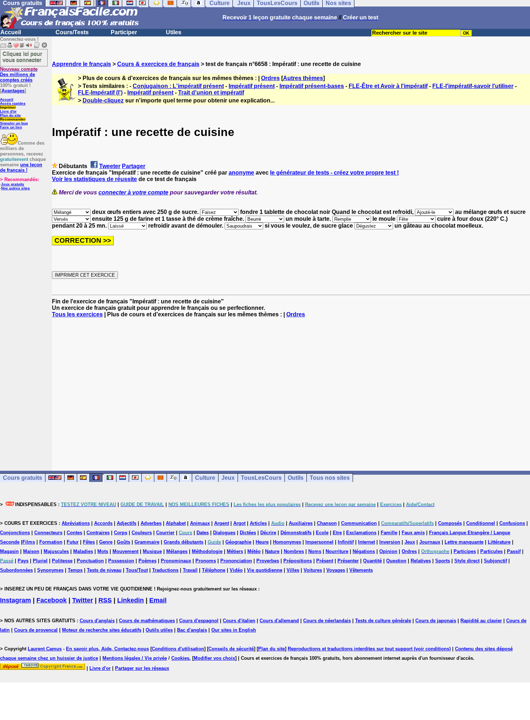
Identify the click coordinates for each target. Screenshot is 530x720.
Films (28, 542)
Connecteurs (48, 532)
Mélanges (176, 551)
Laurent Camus (45, 648)
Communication (359, 523)
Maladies (83, 551)
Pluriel (40, 560)
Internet (366, 542)
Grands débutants (183, 542)
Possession (121, 560)
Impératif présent (252, 86)
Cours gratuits (22, 478)
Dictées (248, 532)
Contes (74, 532)
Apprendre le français (81, 64)
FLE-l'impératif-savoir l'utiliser (472, 86)
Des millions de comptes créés (18, 74)
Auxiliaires (301, 523)
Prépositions (297, 560)
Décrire (268, 532)
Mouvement (125, 551)
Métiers (235, 551)
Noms (314, 551)
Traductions (165, 570)
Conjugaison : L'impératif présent (178, 86)
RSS (105, 600)
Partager (133, 166)
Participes (465, 551)
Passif (514, 551)
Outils (296, 478)
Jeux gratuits (12, 184)
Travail (190, 570)
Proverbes (267, 560)
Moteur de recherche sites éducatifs (101, 630)
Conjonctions (15, 532)
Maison (31, 551)
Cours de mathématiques (147, 620)
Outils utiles (159, 630)
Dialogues (224, 532)
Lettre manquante (464, 542)
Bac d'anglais (192, 630)
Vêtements (361, 570)
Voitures (313, 570)
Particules (491, 551)
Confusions (512, 523)
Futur (73, 542)
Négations (364, 551)
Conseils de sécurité (231, 648)
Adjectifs (126, 523)
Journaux (429, 542)
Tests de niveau (104, 570)
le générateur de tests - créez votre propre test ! (334, 173)
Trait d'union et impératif (211, 92)
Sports (442, 560)
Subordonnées (16, 570)
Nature (272, 551)
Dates (202, 532)
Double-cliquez (103, 100)
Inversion (389, 542)
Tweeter (109, 166)
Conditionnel (480, 523)
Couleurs (142, 532)
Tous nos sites (330, 478)
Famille (389, 532)
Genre (105, 542)
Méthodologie (207, 551)
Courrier (165, 532)
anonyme (241, 173)
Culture (205, 478)
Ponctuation (90, 560)
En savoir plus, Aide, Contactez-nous (107, 648)
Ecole (322, 532)
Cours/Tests (72, 32)
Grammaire (146, 542)
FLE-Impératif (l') (100, 92)
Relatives (421, 560)
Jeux (228, 478)
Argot (239, 523)
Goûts (123, 542)
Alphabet (176, 523)
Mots (102, 551)
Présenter (348, 560)
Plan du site (10, 115)
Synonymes (50, 570)
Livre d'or (8, 111)
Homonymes (287, 542)
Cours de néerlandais (327, 620)
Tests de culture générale (383, 620)
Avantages (13, 90)
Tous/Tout (137, 570)
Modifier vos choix (214, 658)
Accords (103, 523)
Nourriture (337, 551)
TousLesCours (261, 478)
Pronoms (205, 560)
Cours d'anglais (97, 620)
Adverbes (151, 523)
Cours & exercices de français (158, 64)
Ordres (270, 78)
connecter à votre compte (133, 192)
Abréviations (76, 523)
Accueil (10, 32)
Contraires (98, 532)
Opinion (388, 551)
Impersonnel (319, 542)
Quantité (372, 560)
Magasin (9, 551)
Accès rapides (13, 103)
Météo (254, 551)
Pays (23, 560)
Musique (152, 551)
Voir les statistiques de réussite (94, 179)
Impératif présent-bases (311, 86)
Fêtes (89, 542)
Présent (324, 560)
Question (396, 560)
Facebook (51, 600)
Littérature (499, 542)
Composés (450, 523)
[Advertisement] (291, 387)
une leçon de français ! (21, 167)
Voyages (335, 570)
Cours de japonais (435, 620)
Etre (337, 532)
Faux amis (413, 532)
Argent (221, 523)
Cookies (180, 658)
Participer (124, 32)
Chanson (327, 523)
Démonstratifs (296, 532)
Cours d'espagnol (198, 620)
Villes (293, 570)
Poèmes (147, 560)
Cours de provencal (36, 630)
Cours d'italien (239, 620)
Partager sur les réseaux (142, 668)
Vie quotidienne (264, 570)
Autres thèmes (303, 78)
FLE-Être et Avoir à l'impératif (388, 86)
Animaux (200, 523)
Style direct (467, 560)
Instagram (15, 600)
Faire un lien (11, 127)
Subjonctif (495, 560)
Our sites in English (233, 630)
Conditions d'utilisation (178, 648)
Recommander (13, 119)
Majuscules (56, 551)
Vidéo (236, 570)
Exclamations (361, 532)
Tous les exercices (77, 314)
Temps (75, 570)
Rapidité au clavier (481, 620)
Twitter (82, 600)
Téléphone (213, 570)
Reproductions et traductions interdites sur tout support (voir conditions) (369, 648)
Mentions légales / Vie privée (134, 658)
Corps (120, 532)
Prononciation (236, 560)
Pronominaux (176, 560)
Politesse (62, 560)
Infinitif (346, 542)
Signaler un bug (14, 123)
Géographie (238, 542)
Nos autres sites (15, 188)
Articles (258, 523)
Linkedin (130, 600)
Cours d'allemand (279, 620)
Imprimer (8, 107)
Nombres (294, 551)
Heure (262, 542)
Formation (50, 542)
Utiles (173, 32)
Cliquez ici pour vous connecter (22, 57)
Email (158, 600)
